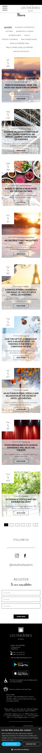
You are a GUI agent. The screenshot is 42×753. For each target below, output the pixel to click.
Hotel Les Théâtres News (19, 43)
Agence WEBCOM (30, 711)
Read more (21, 99)
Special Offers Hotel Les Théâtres (19, 47)
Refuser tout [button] (31, 744)
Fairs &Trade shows (29, 39)
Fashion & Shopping (10, 39)
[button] (21, 749)
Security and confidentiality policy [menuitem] (20, 697)
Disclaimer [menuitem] (10, 695)
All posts (8, 27)
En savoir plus (19, 740)
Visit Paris (9, 31)
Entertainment (15, 35)
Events (27, 35)
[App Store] (21, 673)
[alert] (21, 740)
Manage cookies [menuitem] (12, 701)
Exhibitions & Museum (25, 31)
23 (35, 525)
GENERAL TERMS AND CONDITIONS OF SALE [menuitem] (21, 699)
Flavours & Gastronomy (25, 27)
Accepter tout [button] (11, 744)
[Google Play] (21, 664)
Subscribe (21, 616)
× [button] (39, 729)
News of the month (21, 51)
